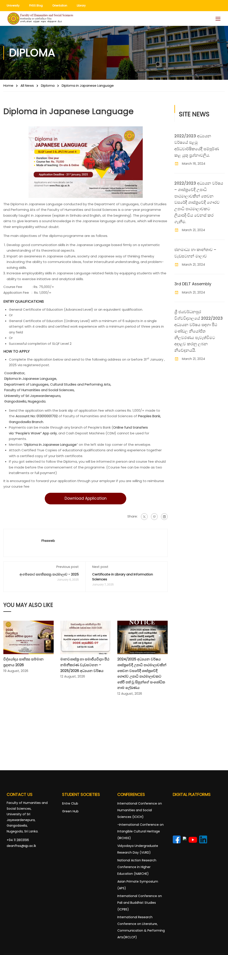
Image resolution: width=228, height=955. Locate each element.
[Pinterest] (154, 516)
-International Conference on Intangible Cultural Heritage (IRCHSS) (140, 831)
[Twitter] (144, 516)
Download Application (86, 498)
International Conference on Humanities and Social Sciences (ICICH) (139, 810)
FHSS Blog (36, 5)
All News (27, 85)
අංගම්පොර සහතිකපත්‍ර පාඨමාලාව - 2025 (49, 574)
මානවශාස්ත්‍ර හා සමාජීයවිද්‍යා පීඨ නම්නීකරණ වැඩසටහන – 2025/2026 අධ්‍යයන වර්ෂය (84, 665)
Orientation (59, 5)
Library (81, 5)
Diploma (48, 85)
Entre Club (70, 803)
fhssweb (48, 540)
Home (8, 85)
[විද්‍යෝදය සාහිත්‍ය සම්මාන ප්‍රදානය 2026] (28, 637)
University (13, 5)
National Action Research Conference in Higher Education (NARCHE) (136, 867)
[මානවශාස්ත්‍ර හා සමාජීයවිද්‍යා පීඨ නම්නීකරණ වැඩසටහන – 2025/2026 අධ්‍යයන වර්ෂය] (85, 637)
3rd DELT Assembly (192, 284)
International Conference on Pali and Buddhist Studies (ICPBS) (139, 903)
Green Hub (70, 811)
